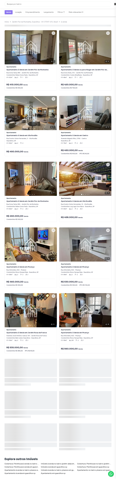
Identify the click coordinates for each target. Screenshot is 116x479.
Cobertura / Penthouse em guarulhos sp (93, 467)
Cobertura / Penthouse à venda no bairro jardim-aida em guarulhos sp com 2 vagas (37, 464)
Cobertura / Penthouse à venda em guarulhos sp (24, 467)
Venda (8, 12)
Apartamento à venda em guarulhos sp (20, 473)
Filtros (60, 12)
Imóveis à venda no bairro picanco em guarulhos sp (61, 470)
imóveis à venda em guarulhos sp (54, 467)
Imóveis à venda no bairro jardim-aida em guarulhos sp (63, 464)
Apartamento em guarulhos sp (53, 473)
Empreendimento (32, 12)
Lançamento (49, 12)
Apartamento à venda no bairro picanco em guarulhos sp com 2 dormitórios (35, 470)
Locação (18, 12)
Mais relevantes (75, 12)
